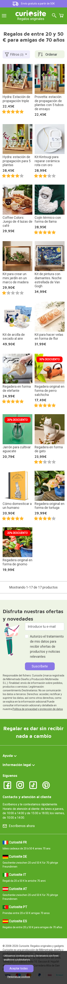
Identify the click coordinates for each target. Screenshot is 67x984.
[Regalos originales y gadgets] (30, 13)
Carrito (61, 15)
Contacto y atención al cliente (27, 797)
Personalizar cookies (18, 976)
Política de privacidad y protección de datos (37, 709)
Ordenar (51, 54)
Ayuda (8, 756)
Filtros (16, 54)
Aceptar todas (18, 968)
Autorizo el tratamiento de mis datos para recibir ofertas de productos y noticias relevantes (47, 646)
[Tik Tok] (33, 785)
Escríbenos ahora (22, 826)
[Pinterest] (46, 785)
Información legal (17, 765)
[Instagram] (20, 785)
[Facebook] (7, 785)
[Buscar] (54, 16)
